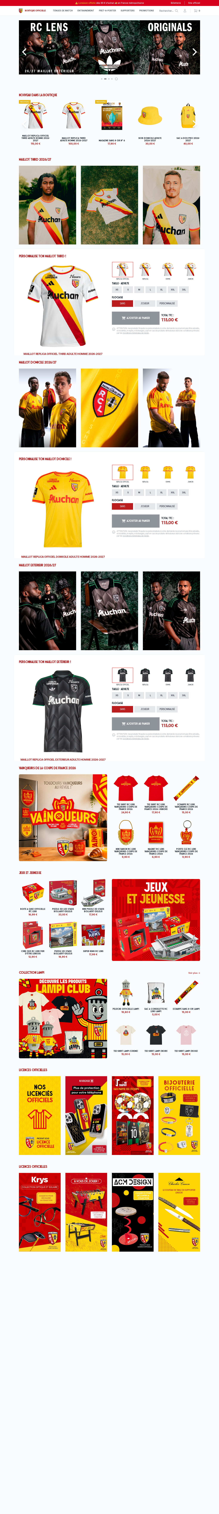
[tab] (122, 269)
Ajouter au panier (138, 318)
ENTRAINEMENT (85, 10)
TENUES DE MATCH (63, 10)
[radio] (117, 289)
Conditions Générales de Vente (136, 333)
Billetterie (176, 3)
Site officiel (194, 3)
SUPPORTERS (128, 10)
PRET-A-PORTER (107, 10)
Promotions (146, 10)
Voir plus (194, 973)
